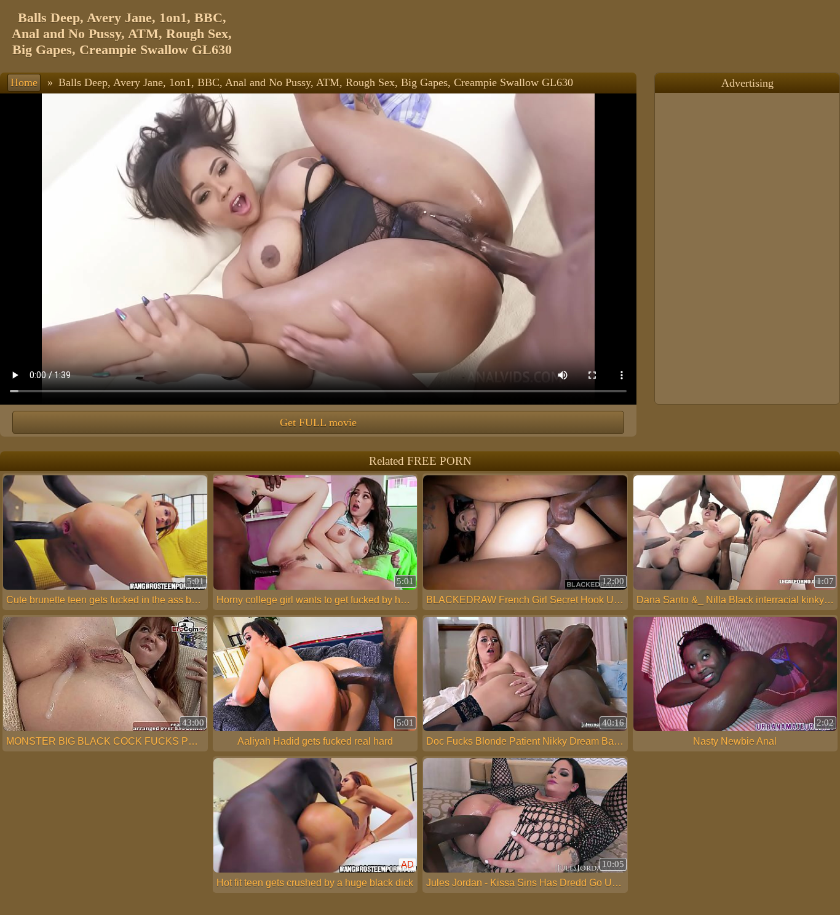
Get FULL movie (318, 422)
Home (24, 82)
